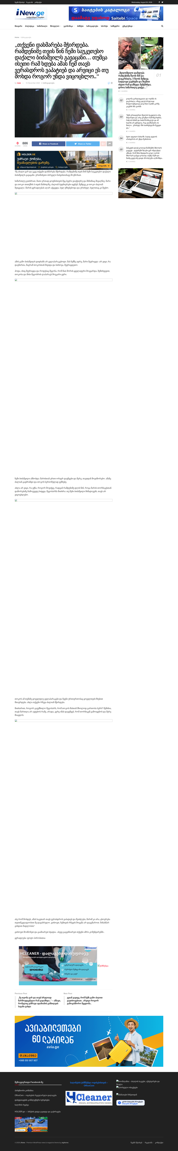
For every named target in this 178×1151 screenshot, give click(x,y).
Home (17, 37)
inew (19, 83)
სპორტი (104, 26)
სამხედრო (115, 26)
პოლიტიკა (29, 26)
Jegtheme (64, 1142)
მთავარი (18, 26)
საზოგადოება (92, 26)
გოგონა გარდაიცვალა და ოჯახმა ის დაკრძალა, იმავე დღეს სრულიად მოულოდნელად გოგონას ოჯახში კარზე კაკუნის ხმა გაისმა (142, 102)
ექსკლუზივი (127, 26)
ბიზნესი (80, 26)
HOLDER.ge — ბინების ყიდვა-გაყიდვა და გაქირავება (38, 1111)
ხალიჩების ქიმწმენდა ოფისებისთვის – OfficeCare (89, 1084)
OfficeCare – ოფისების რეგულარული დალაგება (36, 1095)
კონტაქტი (38, 2)
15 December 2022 (33, 83)
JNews (22, 1142)
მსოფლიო (54, 26)
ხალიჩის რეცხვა (22, 1104)
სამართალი (42, 26)
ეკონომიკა (68, 26)
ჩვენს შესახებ (19, 2)
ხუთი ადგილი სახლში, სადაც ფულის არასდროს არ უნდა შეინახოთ (141, 137)
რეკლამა (29, 2)
